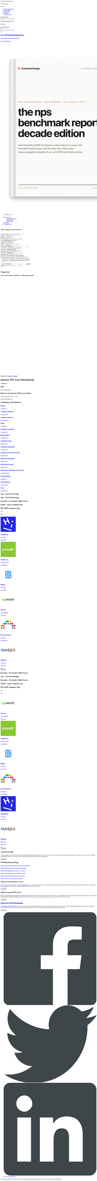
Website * (3, 243)
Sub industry (4, 246)
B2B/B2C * (3, 237)
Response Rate (4, 254)
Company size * (4, 242)
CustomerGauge (7, 14)
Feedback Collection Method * (8, 255)
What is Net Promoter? (23, 885)
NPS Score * (4, 235)
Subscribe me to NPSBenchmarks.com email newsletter (15, 260)
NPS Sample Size (5, 251)
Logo (2, 240)
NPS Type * (4, 252)
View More (3, 669)
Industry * (3, 245)
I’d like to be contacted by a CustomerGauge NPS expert (16, 258)
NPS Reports (7, 11)
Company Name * (5, 234)
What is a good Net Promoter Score (9, 895)
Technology (10, 376)
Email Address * (4, 238)
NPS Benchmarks (13, 906)
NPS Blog (6, 13)
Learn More (3, 859)
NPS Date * (3, 249)
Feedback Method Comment (7, 257)
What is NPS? (7, 10)
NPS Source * (4, 248)
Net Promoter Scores (9, 9)
